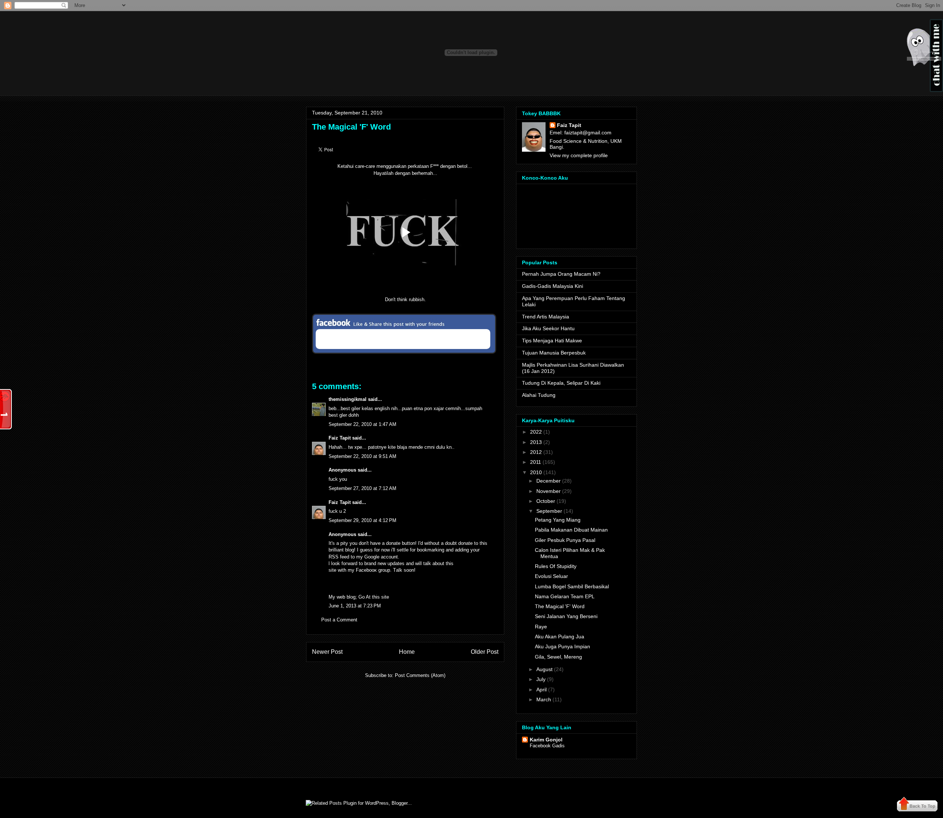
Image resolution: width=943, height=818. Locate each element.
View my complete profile (579, 155)
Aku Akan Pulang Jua (559, 636)
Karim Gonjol (546, 740)
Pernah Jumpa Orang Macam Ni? (561, 274)
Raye (541, 627)
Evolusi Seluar (551, 576)
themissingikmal (348, 399)
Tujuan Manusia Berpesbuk (554, 353)
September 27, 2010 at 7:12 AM (362, 488)
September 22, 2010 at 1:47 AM (362, 424)
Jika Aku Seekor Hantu (548, 328)
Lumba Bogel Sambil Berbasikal (572, 586)
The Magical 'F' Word (351, 126)
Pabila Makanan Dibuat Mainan (571, 530)
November (548, 491)
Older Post (484, 652)
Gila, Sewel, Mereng (558, 657)
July (541, 679)
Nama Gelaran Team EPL (565, 596)
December (548, 481)
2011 (535, 462)
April (541, 689)
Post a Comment (339, 620)
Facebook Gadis (547, 745)
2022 (536, 432)
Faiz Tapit (340, 438)
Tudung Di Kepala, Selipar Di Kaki (561, 383)
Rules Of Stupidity (555, 566)
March (543, 699)
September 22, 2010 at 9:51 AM (362, 456)
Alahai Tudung (538, 395)
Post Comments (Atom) (420, 675)
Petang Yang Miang (558, 520)
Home (407, 652)
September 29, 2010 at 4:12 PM (362, 520)
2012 (536, 452)
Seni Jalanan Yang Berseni (566, 616)
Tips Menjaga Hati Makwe (552, 340)
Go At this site (373, 597)
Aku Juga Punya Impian (562, 646)
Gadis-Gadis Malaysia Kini (552, 286)
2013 (536, 442)
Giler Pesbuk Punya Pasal (565, 540)
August (544, 669)
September (549, 511)
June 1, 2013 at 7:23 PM (355, 606)
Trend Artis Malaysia (545, 317)
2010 (536, 472)
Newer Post (327, 652)
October (545, 501)
